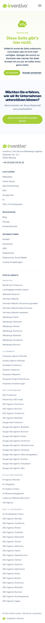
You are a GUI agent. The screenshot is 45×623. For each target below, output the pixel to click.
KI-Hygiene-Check (10, 489)
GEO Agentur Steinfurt (12, 564)
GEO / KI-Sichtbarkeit (12, 204)
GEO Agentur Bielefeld (12, 587)
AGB (4, 248)
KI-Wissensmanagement (13, 493)
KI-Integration (8, 484)
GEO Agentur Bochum (12, 592)
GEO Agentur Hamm (11, 550)
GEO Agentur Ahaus (11, 573)
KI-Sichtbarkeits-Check (13, 514)
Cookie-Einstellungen (12, 262)
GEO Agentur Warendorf (13, 537)
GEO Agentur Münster (12, 518)
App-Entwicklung (10, 186)
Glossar (6, 221)
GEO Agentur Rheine (11, 528)
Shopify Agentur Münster (13, 360)
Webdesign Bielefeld (11, 335)
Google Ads (8, 195)
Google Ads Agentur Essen (14, 436)
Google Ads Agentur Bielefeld (15, 427)
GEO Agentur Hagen (11, 601)
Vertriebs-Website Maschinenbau (17, 308)
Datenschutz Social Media (14, 257)
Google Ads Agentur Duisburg (15, 450)
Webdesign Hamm (10, 317)
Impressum (7, 244)
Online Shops (8, 181)
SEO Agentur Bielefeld (12, 418)
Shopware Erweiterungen (13, 383)
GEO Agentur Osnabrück (13, 523)
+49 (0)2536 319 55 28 (13, 162)
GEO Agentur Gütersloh (12, 546)
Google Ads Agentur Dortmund (16, 441)
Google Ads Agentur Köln (13, 468)
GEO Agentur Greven (11, 541)
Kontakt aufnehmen (31, 72)
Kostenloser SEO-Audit (12, 399)
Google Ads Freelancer (12, 422)
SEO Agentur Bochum (12, 409)
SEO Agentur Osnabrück (13, 413)
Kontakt (6, 239)
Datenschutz (8, 253)
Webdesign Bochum (11, 344)
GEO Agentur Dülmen (12, 560)
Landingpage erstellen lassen (15, 289)
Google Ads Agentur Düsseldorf (16, 463)
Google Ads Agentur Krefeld (15, 459)
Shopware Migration (11, 374)
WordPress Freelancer (12, 285)
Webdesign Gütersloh (12, 322)
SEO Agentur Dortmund (12, 404)
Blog (4, 217)
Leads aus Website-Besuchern (16, 498)
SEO (4, 190)
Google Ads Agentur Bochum (15, 431)
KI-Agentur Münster (11, 479)
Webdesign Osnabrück (12, 340)
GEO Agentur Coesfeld (12, 532)
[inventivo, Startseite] (15, 5)
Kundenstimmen (9, 226)
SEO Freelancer (9, 395)
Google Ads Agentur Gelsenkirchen (18, 445)
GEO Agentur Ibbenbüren (13, 569)
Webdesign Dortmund (12, 331)
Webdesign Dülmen (11, 326)
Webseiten (7, 177)
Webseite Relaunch (11, 294)
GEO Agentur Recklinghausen (15, 596)
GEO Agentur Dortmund (13, 583)
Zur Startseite (12, 73)
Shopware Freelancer (12, 365)
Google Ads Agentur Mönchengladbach (20, 454)
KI (3, 199)
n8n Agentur (8, 502)
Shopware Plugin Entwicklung (15, 379)
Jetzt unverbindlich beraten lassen (22, 119)
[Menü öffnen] (39, 5)
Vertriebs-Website (10, 299)
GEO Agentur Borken (11, 578)
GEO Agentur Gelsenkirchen (15, 555)
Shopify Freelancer (11, 370)
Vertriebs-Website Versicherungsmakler (20, 303)
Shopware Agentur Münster (14, 356)
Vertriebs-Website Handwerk (15, 312)
